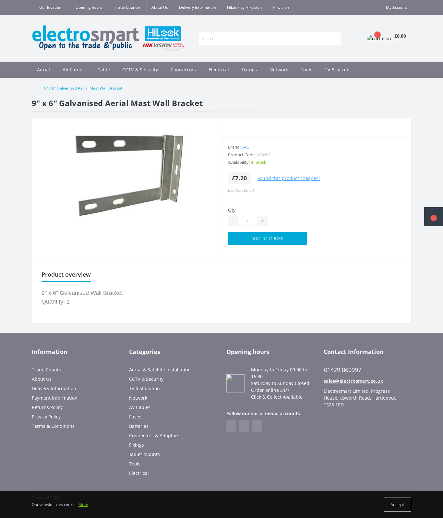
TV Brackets (338, 69)
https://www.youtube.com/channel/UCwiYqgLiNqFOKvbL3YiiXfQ (257, 426)
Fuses (135, 417)
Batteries (139, 426)
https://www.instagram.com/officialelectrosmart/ (244, 426)
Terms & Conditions (53, 426)
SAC (245, 147)
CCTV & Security (140, 69)
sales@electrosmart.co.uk (353, 381)
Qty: (232, 210)
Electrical (219, 69)
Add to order (267, 238)
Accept (397, 504)
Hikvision (281, 7)
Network (278, 69)
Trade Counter (127, 7)
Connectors (183, 69)
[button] (88, 7)
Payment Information (55, 398)
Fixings (249, 69)
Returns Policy (47, 407)
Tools (307, 69)
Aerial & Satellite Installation (160, 370)
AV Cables (74, 69)
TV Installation (144, 388)
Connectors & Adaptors (154, 435)
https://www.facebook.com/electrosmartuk (231, 426)
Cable (103, 69)
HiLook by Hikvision (244, 7)
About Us (159, 7)
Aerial (43, 69)
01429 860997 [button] (342, 370)
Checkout (402, 41)
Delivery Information (197, 7)
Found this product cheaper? (288, 178)
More (83, 504)
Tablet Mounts (144, 454)
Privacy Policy (46, 417)
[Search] (337, 38)
